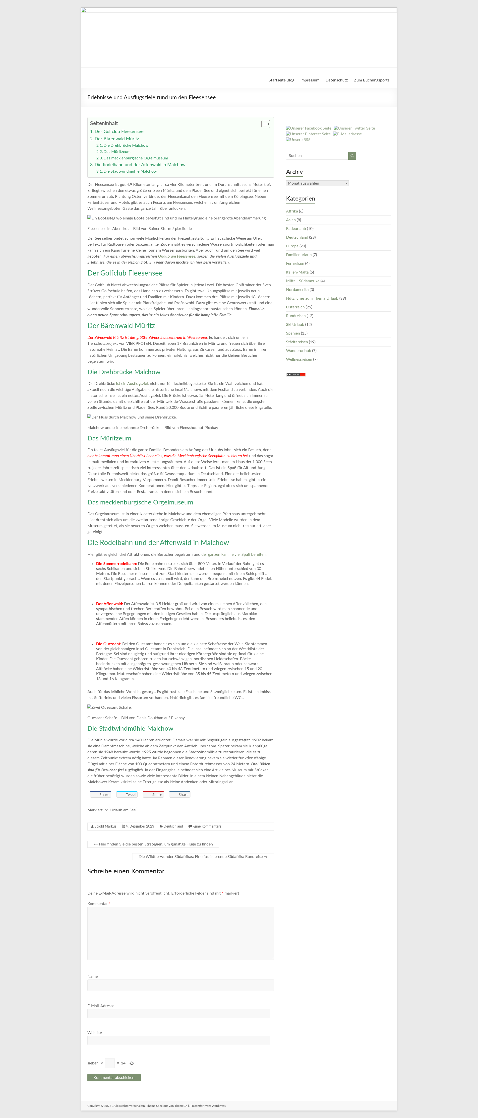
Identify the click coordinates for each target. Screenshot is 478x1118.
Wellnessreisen (299, 359)
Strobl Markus (105, 826)
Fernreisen (295, 264)
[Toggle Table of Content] (263, 124)
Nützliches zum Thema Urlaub (312, 298)
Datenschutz (337, 80)
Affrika (292, 211)
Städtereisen (297, 342)
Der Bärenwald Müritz (117, 139)
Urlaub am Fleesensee (176, 256)
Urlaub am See (123, 810)
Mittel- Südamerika (302, 281)
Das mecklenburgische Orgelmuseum (136, 158)
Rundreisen (296, 316)
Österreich (295, 307)
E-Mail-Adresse (100, 1006)
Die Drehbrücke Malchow (126, 145)
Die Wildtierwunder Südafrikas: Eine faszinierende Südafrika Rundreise (203, 857)
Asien (291, 220)
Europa (292, 246)
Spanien (293, 333)
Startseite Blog (281, 80)
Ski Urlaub (295, 325)
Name (92, 976)
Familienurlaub (299, 255)
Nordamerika (297, 290)
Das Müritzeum (117, 152)
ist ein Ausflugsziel (132, 384)
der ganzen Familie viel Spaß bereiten (233, 555)
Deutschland (173, 826)
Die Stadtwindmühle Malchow (130, 171)
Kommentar (99, 904)
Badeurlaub (296, 229)
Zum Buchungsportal (372, 80)
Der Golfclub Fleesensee (119, 132)
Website (94, 1033)
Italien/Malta (297, 272)
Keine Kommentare (206, 826)
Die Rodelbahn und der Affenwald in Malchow (140, 165)
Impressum (309, 80)
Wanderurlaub (298, 351)
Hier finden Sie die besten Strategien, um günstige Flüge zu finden (153, 844)
